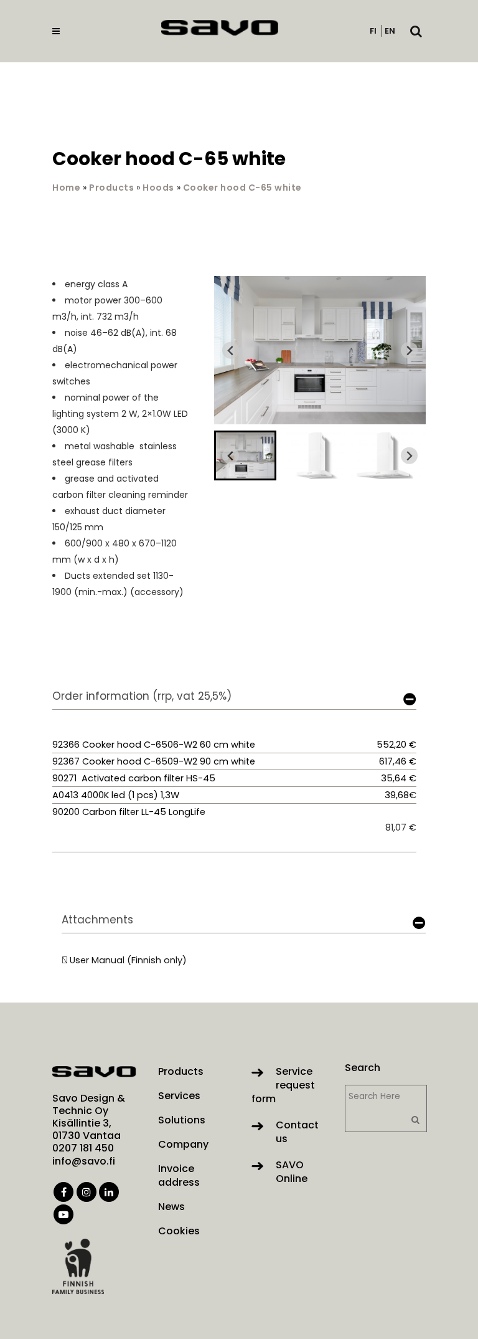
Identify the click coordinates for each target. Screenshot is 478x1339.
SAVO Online (291, 1172)
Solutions (181, 1120)
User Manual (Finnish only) (128, 960)
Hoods (158, 187)
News (171, 1207)
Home (66, 187)
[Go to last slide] (230, 350)
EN (390, 31)
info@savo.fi (83, 1161)
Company (183, 1144)
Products (111, 187)
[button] (245, 455)
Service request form (283, 1085)
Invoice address (179, 1175)
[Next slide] (409, 350)
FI (373, 31)
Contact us (297, 1132)
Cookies (179, 1231)
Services (179, 1096)
